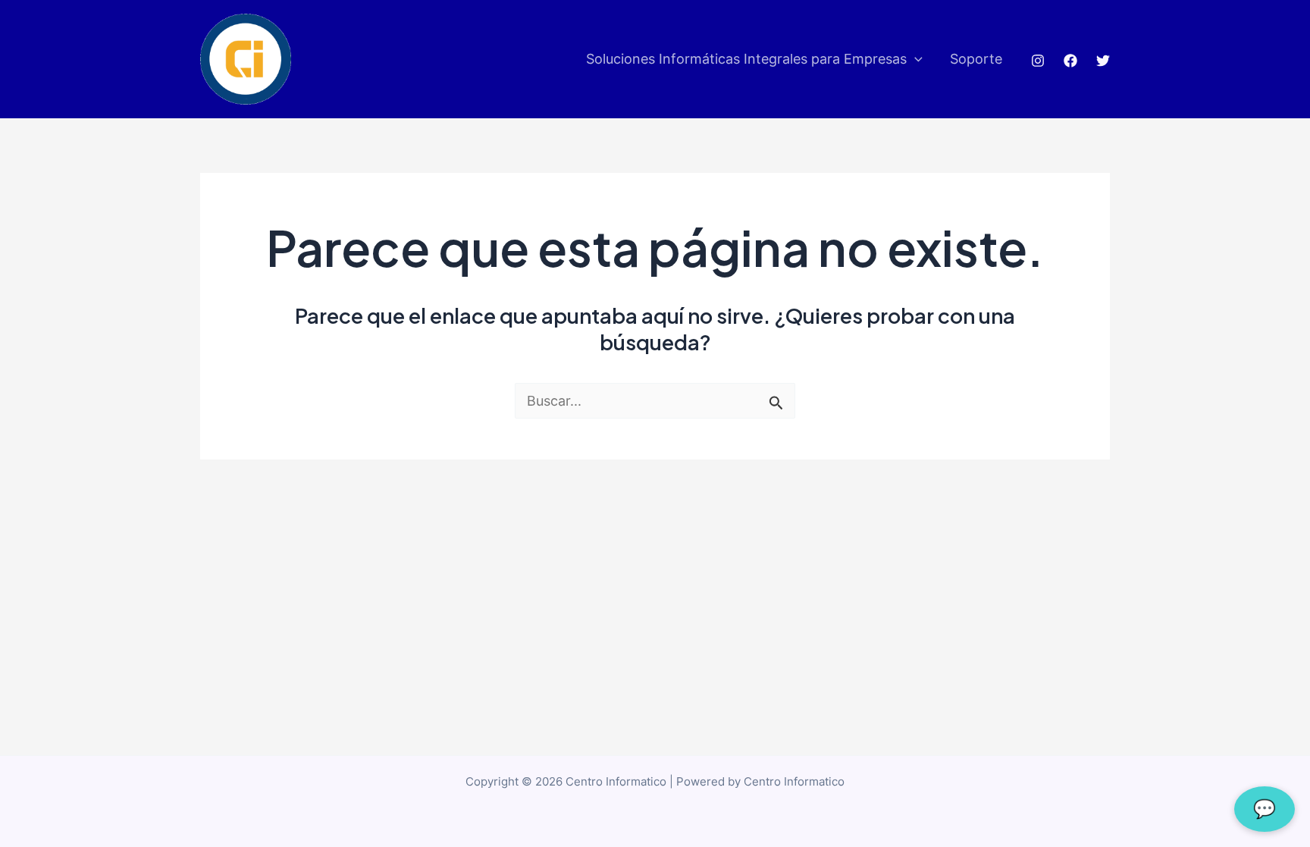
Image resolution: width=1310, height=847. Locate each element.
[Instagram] (1038, 60)
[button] (915, 59)
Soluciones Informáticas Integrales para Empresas (746, 59)
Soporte (976, 59)
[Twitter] (1103, 60)
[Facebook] (1070, 60)
